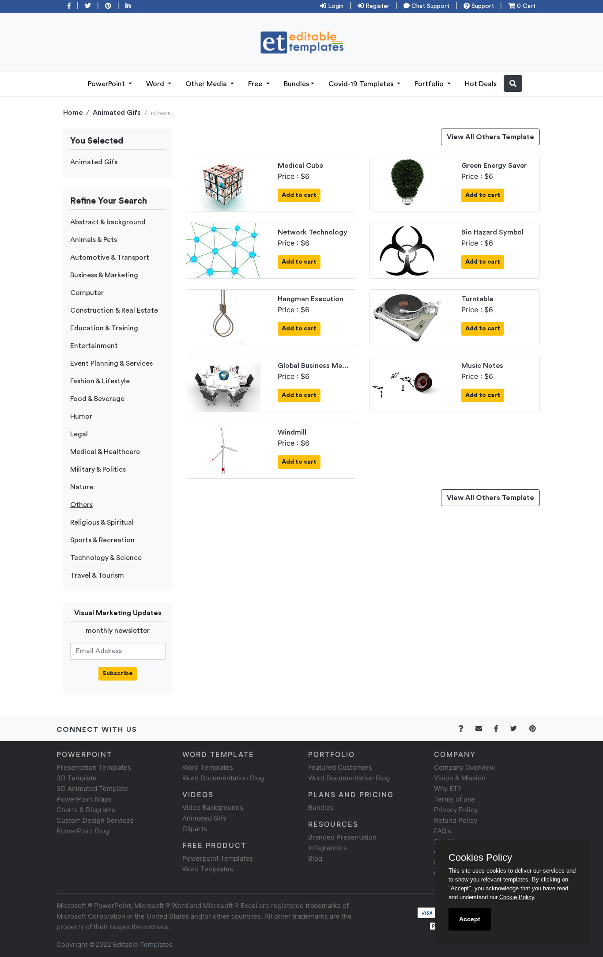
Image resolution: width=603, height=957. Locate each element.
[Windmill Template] (223, 450)
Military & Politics (98, 469)
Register (376, 6)
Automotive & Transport (109, 257)
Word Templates (207, 767)
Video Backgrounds (212, 807)
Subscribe (117, 673)
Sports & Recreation (102, 540)
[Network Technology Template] (223, 250)
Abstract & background (108, 222)
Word (156, 83)
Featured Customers (340, 767)
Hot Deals (481, 83)
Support (482, 6)
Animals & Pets (93, 239)
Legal (79, 434)
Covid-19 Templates (361, 83)
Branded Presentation (342, 837)
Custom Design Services (95, 820)
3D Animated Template (92, 788)
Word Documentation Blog (223, 778)
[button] (513, 83)
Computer (87, 292)
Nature (81, 487)
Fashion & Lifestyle (100, 381)
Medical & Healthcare (105, 451)
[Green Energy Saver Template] (407, 183)
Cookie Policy (517, 897)
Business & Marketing (104, 275)
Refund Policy (455, 820)
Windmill (292, 432)
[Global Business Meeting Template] (223, 383)
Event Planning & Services (111, 363)
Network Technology (312, 232)
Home (73, 112)
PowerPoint (107, 83)
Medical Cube (300, 165)
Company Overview (464, 767)
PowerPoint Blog (83, 831)
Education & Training (104, 328)
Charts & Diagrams (86, 810)
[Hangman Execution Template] (223, 316)
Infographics (327, 848)
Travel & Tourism (97, 575)
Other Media (207, 83)
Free (256, 83)
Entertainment (94, 345)
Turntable (477, 299)
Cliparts (194, 829)
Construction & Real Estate (114, 310)
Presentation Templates (94, 767)
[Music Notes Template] (407, 383)
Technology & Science (106, 557)
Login (334, 6)
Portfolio (430, 83)
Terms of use (454, 799)
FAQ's (442, 831)
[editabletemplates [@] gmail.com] (484, 728)
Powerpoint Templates (217, 858)
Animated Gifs (117, 112)
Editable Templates (143, 944)
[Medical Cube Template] (223, 183)
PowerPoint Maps (84, 799)
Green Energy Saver (494, 165)
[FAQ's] (466, 728)
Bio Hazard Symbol (492, 232)
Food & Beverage (97, 398)
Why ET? (447, 788)
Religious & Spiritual (102, 522)
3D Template (77, 778)
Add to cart (299, 195)
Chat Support (429, 6)
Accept (469, 919)
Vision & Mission (460, 778)
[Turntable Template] (407, 316)
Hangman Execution (310, 299)
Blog (315, 858)
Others (81, 504)
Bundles (296, 83)
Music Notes (482, 365)
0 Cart (525, 6)
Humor (81, 416)
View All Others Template (490, 136)
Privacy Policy (456, 810)
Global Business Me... (313, 365)
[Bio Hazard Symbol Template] (407, 250)
